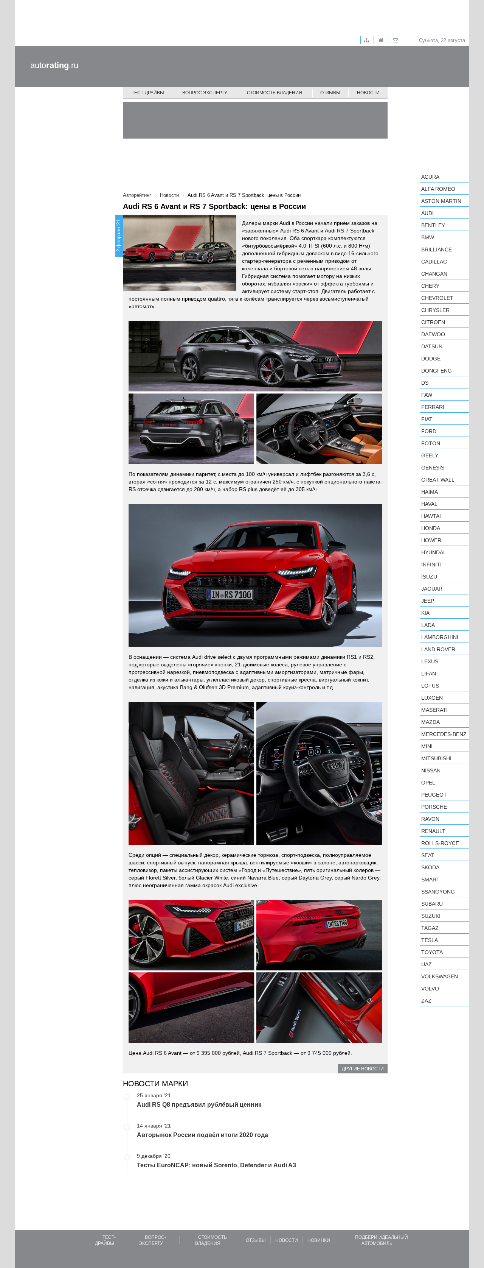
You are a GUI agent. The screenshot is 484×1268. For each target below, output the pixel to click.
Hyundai (433, 552)
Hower (431, 540)
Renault (433, 831)
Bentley (433, 225)
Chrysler (435, 310)
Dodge (431, 359)
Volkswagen (439, 976)
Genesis (432, 468)
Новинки (318, 1240)
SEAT (427, 855)
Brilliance (436, 249)
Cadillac (434, 262)
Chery (430, 286)
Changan (434, 274)
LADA (428, 625)
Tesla (429, 940)
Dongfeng (436, 371)
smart (430, 880)
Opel (428, 783)
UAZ (426, 964)
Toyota (432, 952)
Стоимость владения (274, 92)
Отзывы (330, 92)
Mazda (430, 722)
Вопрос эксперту (204, 92)
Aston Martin (441, 201)
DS (424, 383)
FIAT (427, 419)
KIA (425, 613)
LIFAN (428, 674)
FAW (426, 395)
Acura (430, 177)
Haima (429, 492)
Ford (428, 431)
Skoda (430, 867)
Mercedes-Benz (444, 734)
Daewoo (433, 334)
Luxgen (432, 698)
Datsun (431, 346)
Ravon (430, 819)
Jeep (427, 601)
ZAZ (426, 1001)
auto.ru (54, 65)
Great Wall (438, 480)
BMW (427, 237)
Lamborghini (439, 637)
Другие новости (363, 1068)
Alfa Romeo (438, 189)
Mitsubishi (436, 758)
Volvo (430, 989)
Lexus (429, 661)
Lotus (430, 686)
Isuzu (429, 577)
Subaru (432, 904)
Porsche (434, 807)
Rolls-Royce (440, 843)
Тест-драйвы (148, 92)
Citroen (433, 322)
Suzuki (431, 916)
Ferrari (432, 407)
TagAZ (430, 928)
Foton (430, 443)
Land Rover (438, 649)
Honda (430, 528)
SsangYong (438, 892)
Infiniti (431, 564)
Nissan (431, 770)
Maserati (434, 710)
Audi (427, 213)
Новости (368, 92)
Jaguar (431, 589)
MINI (427, 746)
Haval (429, 504)
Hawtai (431, 516)
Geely (429, 455)
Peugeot (434, 795)
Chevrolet (437, 298)
